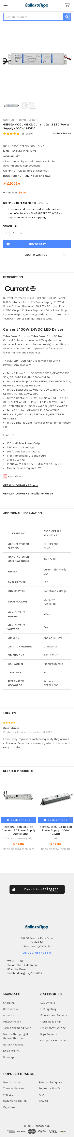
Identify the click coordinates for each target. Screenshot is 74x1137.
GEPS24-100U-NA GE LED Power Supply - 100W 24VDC (55, 830)
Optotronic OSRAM (15, 1101)
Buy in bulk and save (37, 176)
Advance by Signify (50, 1082)
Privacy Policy (12, 1021)
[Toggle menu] (5, 5)
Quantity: (10, 225)
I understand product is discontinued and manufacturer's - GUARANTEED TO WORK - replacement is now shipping (35, 213)
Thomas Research (14, 1088)
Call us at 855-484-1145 (37, 952)
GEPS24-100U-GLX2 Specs (20, 485)
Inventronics (11, 1082)
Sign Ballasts (48, 1034)
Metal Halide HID (50, 1021)
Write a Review (62, 133)
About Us (9, 1015)
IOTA (41, 1094)
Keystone (9, 1107)
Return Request (13, 1044)
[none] (37, 59)
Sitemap (8, 1057)
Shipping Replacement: (26, 203)
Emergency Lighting (53, 1028)
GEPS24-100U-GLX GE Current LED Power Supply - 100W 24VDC (19, 830)
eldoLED (8, 1094)
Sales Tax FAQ (11, 1051)
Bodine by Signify (49, 1088)
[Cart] (68, 5)
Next (70, 820)
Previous (4, 820)
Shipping (9, 1002)
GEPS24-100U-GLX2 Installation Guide (28, 493)
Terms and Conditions (17, 1028)
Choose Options (18, 820)
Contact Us (10, 1009)
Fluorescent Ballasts (53, 1015)
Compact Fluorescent (54, 1040)
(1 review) (27, 133)
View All (43, 1101)
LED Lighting (48, 1009)
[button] (37, 255)
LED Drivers (47, 1002)
